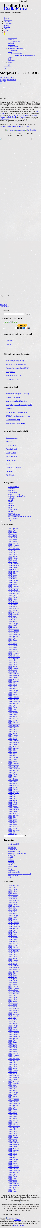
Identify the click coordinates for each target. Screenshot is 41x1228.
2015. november (13, 765)
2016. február (12, 759)
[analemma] (14, 322)
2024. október (13, 567)
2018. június (12, 707)
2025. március (13, 558)
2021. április (12, 644)
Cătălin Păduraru (11, 460)
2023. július (12, 595)
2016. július (12, 750)
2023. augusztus (13, 593)
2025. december (13, 543)
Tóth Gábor (10, 471)
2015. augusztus (13, 770)
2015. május (12, 776)
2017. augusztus (13, 726)
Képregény (7, 27)
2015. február (12, 781)
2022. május (12, 619)
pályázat (10, 62)
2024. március (13, 580)
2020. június (12, 662)
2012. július (12, 832)
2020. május (12, 664)
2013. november (13, 809)
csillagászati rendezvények (15, 48)
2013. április (12, 822)
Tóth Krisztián (10, 475)
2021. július (12, 638)
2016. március (13, 757)
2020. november (13, 653)
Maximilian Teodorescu (13, 467)
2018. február (12, 714)
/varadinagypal (11, 1218)
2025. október (13, 547)
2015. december (13, 763)
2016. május (12, 754)
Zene (5, 28)
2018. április (12, 711)
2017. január (12, 739)
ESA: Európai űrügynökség (15, 360)
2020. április (12, 666)
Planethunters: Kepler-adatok (15, 423)
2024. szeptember (14, 569)
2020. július (12, 660)
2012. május (12, 834)
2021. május (12, 642)
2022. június (12, 618)
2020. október (13, 655)
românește (11, 513)
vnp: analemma (15, 41)
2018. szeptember (14, 701)
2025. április (12, 556)
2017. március (13, 735)
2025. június (12, 552)
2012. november (13, 828)
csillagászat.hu (10, 372)
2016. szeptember (14, 746)
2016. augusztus (13, 748)
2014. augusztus (13, 793)
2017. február (12, 737)
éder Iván (9, 441)
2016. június (12, 752)
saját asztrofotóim (16, 53)
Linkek (6, 30)
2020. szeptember (14, 657)
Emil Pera (9, 464)
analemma (11, 39)
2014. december (13, 785)
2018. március (13, 713)
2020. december (13, 651)
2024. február (12, 582)
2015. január (12, 783)
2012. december (13, 826)
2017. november (13, 720)
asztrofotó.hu (10, 408)
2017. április (12, 733)
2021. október (13, 632)
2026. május (12, 534)
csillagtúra (14, 50)
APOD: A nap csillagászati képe (16, 412)
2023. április (12, 601)
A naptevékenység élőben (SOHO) (17, 368)
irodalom (10, 57)
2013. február (12, 824)
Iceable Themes (18, 1225)
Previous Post (4, 306)
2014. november (13, 787)
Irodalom (6, 25)
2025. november (13, 545)
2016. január (12, 761)
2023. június (12, 597)
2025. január (12, 562)
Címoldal (6, 18)
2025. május (12, 554)
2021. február (12, 647)
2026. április (12, 536)
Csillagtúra (7, 21)
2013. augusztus (13, 815)
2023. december (13, 586)
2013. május (12, 821)
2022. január (12, 627)
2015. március (13, 780)
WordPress (17, 1220)
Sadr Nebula (12, 117)
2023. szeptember (14, 591)
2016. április (12, 755)
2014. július (12, 795)
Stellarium (9, 341)
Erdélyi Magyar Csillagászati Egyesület (19, 405)
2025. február (12, 560)
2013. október (13, 811)
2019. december (13, 673)
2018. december (13, 696)
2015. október (13, 767)
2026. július (12, 530)
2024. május (12, 577)
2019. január (12, 694)
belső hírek (11, 43)
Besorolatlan (11, 45)
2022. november (13, 610)
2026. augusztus (13, 528)
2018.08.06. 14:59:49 (7, 78)
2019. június (12, 685)
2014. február (12, 804)
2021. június (12, 640)
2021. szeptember (14, 634)
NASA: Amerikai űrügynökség (16, 364)
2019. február (12, 692)
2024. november (13, 565)
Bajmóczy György (12, 438)
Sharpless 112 (4, 81)
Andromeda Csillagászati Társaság (17, 393)
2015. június (12, 774)
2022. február (12, 625)
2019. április (12, 688)
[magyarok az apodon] (16, 322)
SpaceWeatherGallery (13, 420)
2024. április (12, 578)
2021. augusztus (13, 636)
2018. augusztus (13, 703)
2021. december (13, 629)
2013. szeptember (14, 813)
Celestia (8, 344)
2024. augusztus (13, 571)
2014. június (12, 796)
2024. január (12, 584)
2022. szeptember (14, 612)
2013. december (13, 808)
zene (9, 64)
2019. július (12, 683)
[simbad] (3, 126)
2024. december (13, 564)
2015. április (12, 778)
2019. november (13, 675)
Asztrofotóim (8, 20)
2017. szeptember (14, 724)
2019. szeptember (14, 679)
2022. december (13, 608)
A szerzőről (7, 66)
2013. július (12, 817)
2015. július (12, 772)
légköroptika (11, 60)
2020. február (12, 670)
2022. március (13, 623)
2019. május (12, 686)
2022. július (12, 616)
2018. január (12, 716)
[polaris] (10, 322)
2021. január (12, 649)
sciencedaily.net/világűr (13, 375)
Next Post (3, 305)
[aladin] (7, 322)
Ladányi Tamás (11, 453)
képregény (11, 505)
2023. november (13, 588)
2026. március (13, 537)
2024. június (12, 575)
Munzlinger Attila (11, 456)
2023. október (13, 590)
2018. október (13, 700)
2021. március (13, 645)
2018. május (12, 709)
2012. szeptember (14, 830)
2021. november (13, 631)
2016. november (13, 742)
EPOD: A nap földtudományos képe (18, 416)
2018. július (12, 705)
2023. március (13, 603)
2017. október (13, 722)
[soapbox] (5, 322)
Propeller (23, 117)
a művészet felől (12, 38)
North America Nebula (20, 115)
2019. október (13, 677)
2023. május (12, 599)
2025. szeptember (14, 549)
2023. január (12, 606)
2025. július (12, 550)
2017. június (12, 729)
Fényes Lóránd (11, 445)
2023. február (12, 605)
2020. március (13, 668)
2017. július (12, 727)
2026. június (12, 532)
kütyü (9, 59)
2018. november (13, 698)
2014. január (12, 806)
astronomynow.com (12, 379)
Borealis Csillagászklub (13, 397)
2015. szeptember (14, 768)
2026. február (12, 539)
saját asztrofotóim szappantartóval (25, 55)
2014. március (13, 802)
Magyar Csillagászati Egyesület (16, 401)
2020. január (12, 672)
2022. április (12, 621)
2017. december (13, 718)
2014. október (13, 789)
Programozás (7, 23)
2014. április (12, 800)
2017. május (12, 731)
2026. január (12, 541)
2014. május (12, 798)
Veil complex (4, 119)
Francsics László (11, 449)
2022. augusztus (13, 614)
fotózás (10, 52)
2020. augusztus (13, 659)
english (2, 80)
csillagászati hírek (13, 46)
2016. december (13, 740)
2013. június (12, 819)
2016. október (13, 744)
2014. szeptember (14, 791)
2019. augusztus (13, 681)
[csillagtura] (12, 322)
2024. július (12, 573)
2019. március (13, 690)
